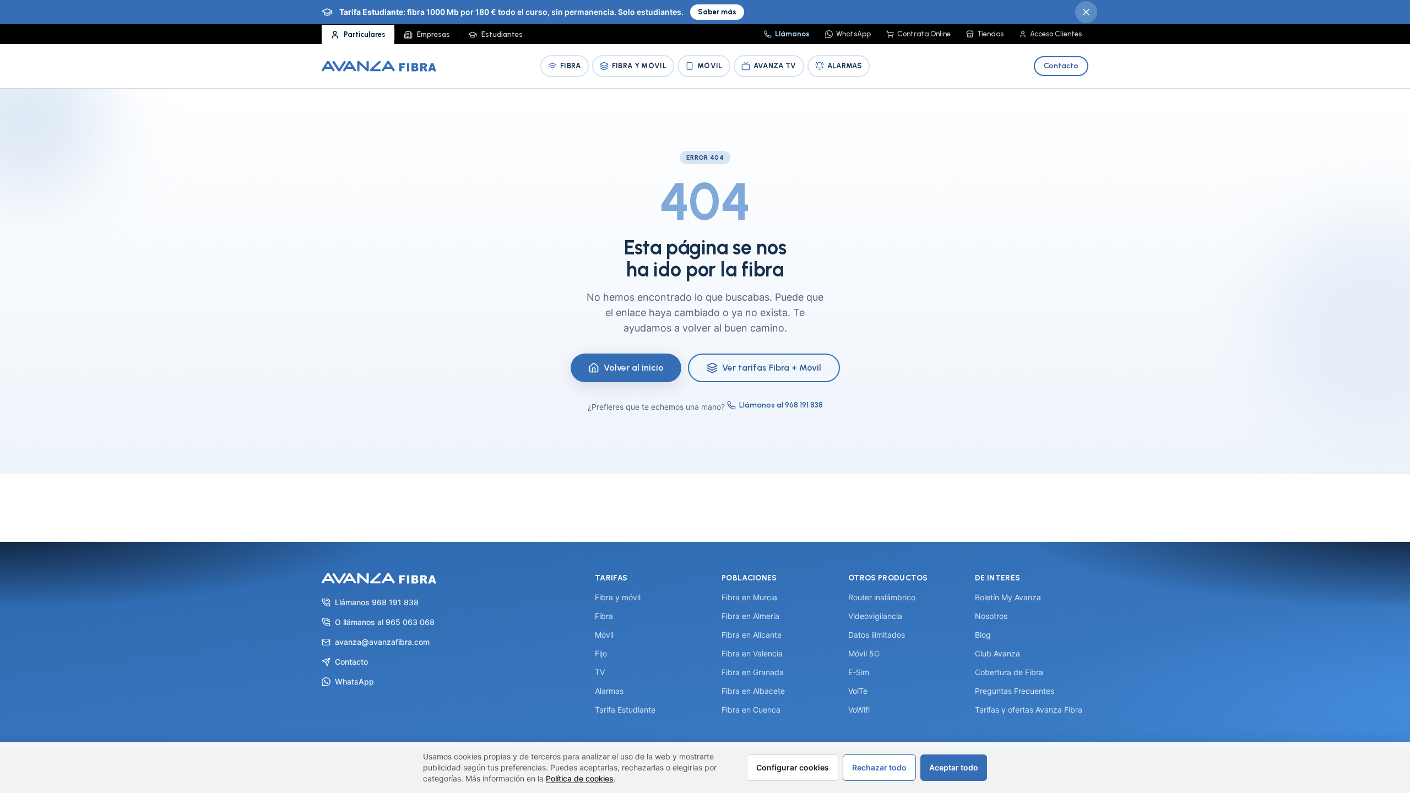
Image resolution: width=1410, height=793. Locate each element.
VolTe (857, 691)
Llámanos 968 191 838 (377, 602)
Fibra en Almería (750, 616)
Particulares (365, 34)
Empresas (433, 34)
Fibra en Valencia (752, 653)
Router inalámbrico (881, 597)
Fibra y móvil (618, 597)
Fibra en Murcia (749, 597)
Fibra (570, 66)
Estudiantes (502, 34)
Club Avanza (997, 653)
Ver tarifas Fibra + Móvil (771, 367)
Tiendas (990, 34)
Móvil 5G (864, 653)
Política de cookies (580, 778)
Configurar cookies (792, 767)
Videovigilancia (875, 616)
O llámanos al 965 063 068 (385, 622)
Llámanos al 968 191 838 (781, 405)
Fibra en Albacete (753, 691)
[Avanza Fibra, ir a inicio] (379, 66)
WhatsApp (853, 34)
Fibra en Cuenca (751, 709)
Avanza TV (774, 66)
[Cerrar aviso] (1086, 12)
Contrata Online (924, 34)
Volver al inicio (634, 367)
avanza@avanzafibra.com (382, 642)
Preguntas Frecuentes (1014, 691)
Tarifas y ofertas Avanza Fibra (1028, 709)
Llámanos (792, 34)
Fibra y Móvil (639, 66)
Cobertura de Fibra (1009, 672)
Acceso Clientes (1056, 34)
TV (600, 672)
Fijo (601, 653)
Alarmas (844, 66)
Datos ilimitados (876, 634)
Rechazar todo (879, 767)
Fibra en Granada (753, 672)
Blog (983, 634)
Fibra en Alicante (752, 634)
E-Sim (858, 672)
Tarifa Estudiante (625, 709)
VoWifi (859, 709)
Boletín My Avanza (1008, 597)
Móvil (710, 66)
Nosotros (991, 616)
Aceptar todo (953, 767)
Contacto (1061, 65)
